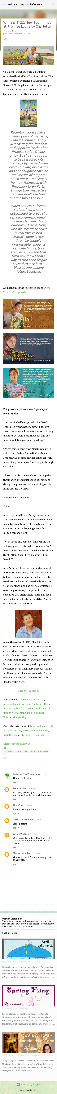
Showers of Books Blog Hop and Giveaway (21, 962)
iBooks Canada (24, 708)
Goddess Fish (21, 752)
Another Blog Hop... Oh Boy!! (15, 1008)
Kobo (6, 717)
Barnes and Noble (37, 712)
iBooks (47, 704)
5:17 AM (44, 774)
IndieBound (9, 735)
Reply (16, 782)
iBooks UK (9, 708)
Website (22, 690)
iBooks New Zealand (14, 712)
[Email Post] (5, 749)
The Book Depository (32, 735)
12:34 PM (28, 805)
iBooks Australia (43, 708)
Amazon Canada (12, 704)
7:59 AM (32, 788)
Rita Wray (18, 805)
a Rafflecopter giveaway (16, 743)
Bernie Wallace (21, 834)
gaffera (35, 1090)
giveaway (8, 752)
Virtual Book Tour (39, 752)
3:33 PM (33, 834)
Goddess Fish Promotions (26, 774)
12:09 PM (37, 853)
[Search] (53, 4)
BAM (45, 730)
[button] (5, 39)
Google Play (19, 717)
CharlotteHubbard (22, 853)
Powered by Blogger (30, 1084)
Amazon (25, 699)
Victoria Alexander (23, 819)
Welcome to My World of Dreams (25, 4)
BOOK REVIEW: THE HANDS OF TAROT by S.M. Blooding (27, 1055)
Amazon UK (37, 699)
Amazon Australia (32, 704)
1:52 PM (37, 820)
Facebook (34, 690)
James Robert (20, 788)
